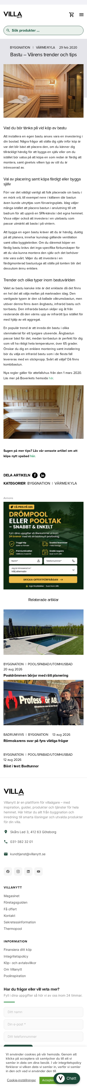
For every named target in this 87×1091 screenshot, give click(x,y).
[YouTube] (38, 871)
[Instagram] (18, 871)
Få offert (10, 909)
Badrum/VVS (13, 735)
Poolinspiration (15, 976)
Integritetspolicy (16, 956)
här (51, 378)
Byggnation (20, 48)
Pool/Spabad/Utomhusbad (50, 664)
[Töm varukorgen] (71, 16)
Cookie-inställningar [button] (21, 1080)
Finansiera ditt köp (18, 949)
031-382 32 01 (21, 841)
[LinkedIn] (28, 871)
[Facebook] (8, 871)
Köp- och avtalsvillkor (20, 963)
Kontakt (9, 916)
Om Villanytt (13, 969)
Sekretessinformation (20, 922)
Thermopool (13, 929)
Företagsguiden (15, 902)
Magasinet (11, 896)
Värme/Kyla (45, 48)
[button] (67, 1078)
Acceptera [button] (48, 1080)
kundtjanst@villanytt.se (27, 854)
